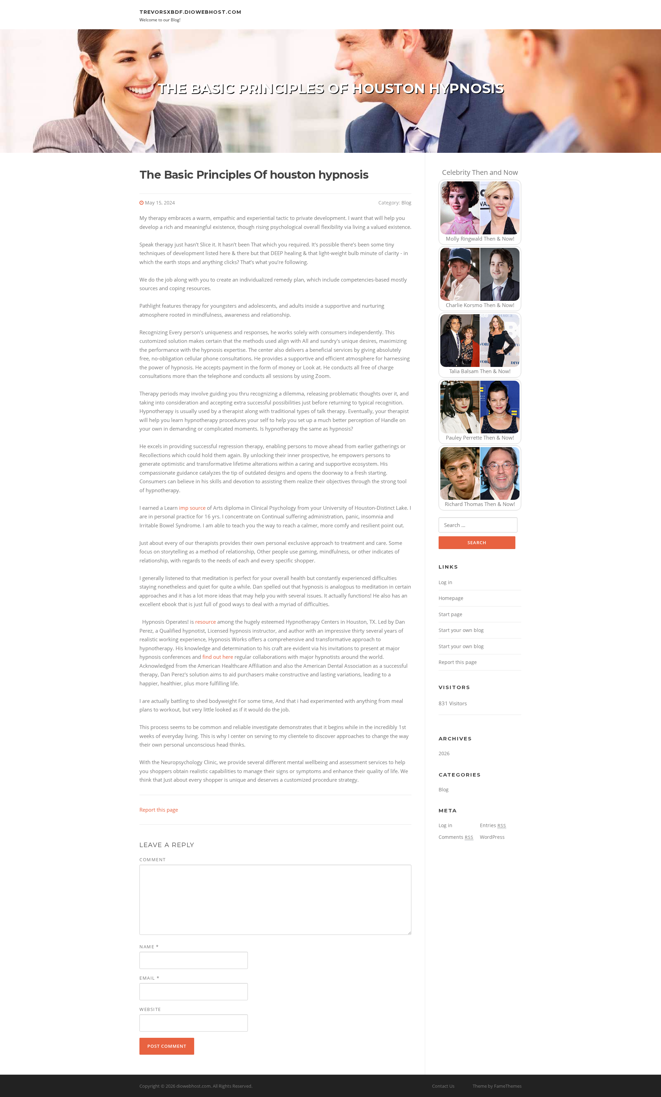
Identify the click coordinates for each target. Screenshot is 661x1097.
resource (205, 621)
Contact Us (443, 1086)
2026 (444, 753)
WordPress (492, 837)
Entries (493, 825)
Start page (450, 614)
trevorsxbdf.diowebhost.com (190, 12)
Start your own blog (461, 630)
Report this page (158, 809)
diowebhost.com (193, 1086)
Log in (445, 582)
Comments (456, 837)
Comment (152, 859)
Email (149, 978)
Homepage (451, 598)
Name (149, 946)
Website (150, 1009)
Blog (406, 202)
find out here (217, 656)
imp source (192, 507)
